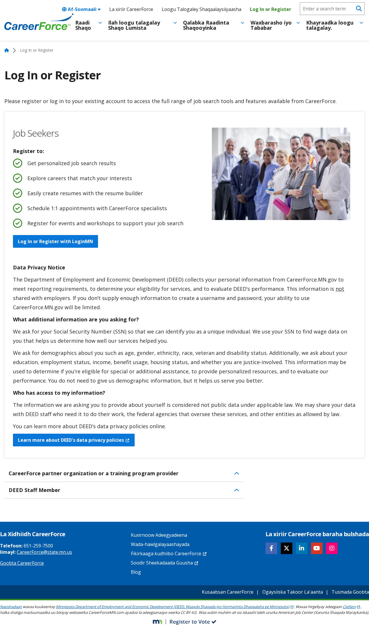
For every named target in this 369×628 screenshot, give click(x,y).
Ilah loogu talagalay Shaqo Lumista (134, 25)
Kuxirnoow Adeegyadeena (159, 535)
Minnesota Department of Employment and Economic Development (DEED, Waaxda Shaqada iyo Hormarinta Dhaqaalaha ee (172, 606)
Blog (136, 572)
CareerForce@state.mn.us (44, 552)
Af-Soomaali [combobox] (82, 9)
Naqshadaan (11, 606)
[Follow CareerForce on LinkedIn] (301, 548)
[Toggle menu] (100, 22)
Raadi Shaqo (83, 25)
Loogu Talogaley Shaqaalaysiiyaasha (201, 9)
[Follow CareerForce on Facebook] (271, 548)
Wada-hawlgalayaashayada (160, 544)
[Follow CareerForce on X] (286, 548)
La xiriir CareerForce (131, 9)
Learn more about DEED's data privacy (71, 440)
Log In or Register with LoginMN (55, 241)
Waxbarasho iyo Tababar (271, 25)
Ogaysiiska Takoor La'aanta (292, 592)
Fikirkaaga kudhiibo (166, 553)
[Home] (39, 22)
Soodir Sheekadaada (162, 563)
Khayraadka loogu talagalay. (329, 25)
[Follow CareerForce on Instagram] (332, 548)
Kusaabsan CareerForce (227, 592)
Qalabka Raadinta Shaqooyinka (206, 25)
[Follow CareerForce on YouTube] (317, 548)
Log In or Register (270, 9)
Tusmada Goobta (350, 592)
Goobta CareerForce (22, 563)
